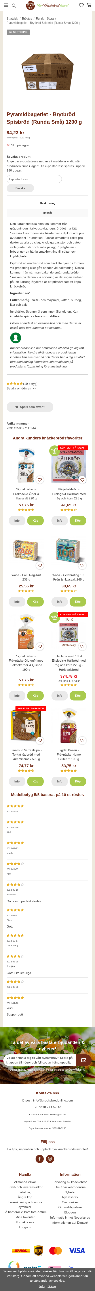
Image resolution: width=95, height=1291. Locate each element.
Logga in (25, 1227)
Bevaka (20, 188)
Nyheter (70, 1192)
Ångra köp (25, 1197)
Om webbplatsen (70, 1207)
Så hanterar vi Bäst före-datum (25, 1212)
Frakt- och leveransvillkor (25, 1187)
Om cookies (70, 1202)
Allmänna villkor (25, 1182)
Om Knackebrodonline (70, 1187)
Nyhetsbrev (70, 1197)
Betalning (25, 1192)
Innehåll (47, 212)
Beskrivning (47, 203)
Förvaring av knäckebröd (70, 1182)
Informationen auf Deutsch (70, 1222)
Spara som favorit (31, 407)
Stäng (52, 1286)
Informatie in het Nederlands (70, 1217)
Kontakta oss (25, 1222)
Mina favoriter (25, 1217)
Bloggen (70, 1212)
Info (17, 520)
